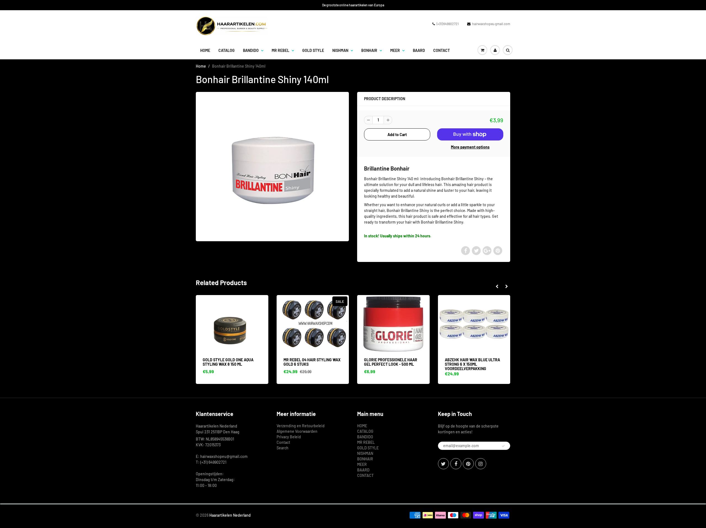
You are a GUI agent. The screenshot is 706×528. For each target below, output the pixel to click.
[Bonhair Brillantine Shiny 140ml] (272, 166)
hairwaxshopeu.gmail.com (491, 24)
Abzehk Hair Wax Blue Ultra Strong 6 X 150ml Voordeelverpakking (472, 364)
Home (201, 66)
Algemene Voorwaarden (297, 431)
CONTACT (441, 50)
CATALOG (226, 50)
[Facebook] (455, 463)
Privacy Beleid (289, 436)
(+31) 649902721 (448, 24)
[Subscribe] (503, 446)
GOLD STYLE (313, 50)
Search (282, 447)
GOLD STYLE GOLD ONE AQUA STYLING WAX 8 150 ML (228, 362)
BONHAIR (369, 50)
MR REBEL (280, 50)
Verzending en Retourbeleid (301, 425)
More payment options (470, 147)
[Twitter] (443, 463)
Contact (283, 442)
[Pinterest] (468, 463)
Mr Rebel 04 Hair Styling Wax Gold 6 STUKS (312, 362)
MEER (395, 50)
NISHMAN (340, 50)
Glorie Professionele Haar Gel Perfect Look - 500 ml (390, 362)
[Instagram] (480, 463)
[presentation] (496, 286)
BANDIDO (251, 50)
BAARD (419, 50)
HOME (205, 50)
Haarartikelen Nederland (230, 515)
